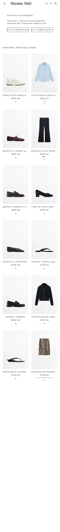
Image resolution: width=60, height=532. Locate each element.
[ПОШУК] (46, 3)
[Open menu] (4, 3)
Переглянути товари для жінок (18, 30)
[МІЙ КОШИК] (55, 3)
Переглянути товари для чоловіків (42, 30)
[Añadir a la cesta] (15, 102)
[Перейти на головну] (21, 3)
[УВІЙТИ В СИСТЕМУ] (51, 3)
